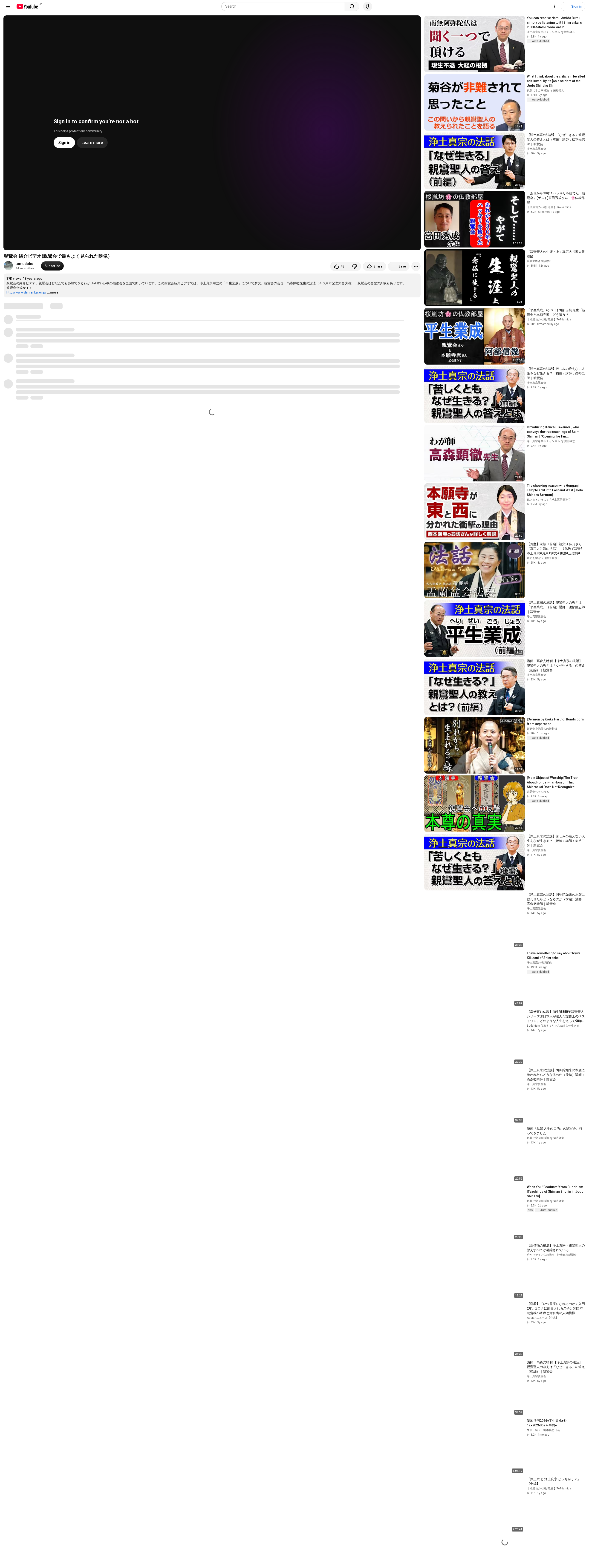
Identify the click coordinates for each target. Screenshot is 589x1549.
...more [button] (52, 292)
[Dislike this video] (354, 266)
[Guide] (8, 6)
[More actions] (416, 266)
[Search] (352, 6)
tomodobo (24, 264)
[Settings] (554, 6)
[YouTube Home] (27, 6)
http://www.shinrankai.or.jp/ (26, 292)
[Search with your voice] (367, 6)
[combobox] (284, 6)
